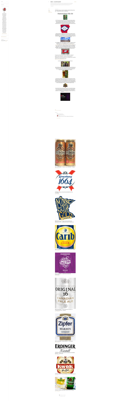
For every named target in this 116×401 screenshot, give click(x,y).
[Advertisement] (65, 132)
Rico (59, 115)
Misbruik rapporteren (3, 36)
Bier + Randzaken (56, 2)
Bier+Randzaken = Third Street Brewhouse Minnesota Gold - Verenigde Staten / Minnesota (64, 221)
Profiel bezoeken (4, 33)
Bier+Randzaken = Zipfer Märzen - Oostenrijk (64, 341)
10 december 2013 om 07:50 (60, 113)
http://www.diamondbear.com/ (67, 91)
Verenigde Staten (50, 12)
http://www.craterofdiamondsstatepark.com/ (60, 59)
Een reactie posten (58, 250)
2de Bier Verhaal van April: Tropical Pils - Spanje (64, 390)
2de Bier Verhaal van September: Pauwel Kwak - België (65, 373)
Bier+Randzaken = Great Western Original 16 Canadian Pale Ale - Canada (64, 310)
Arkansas (49, 11)
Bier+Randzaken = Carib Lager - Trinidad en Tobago (65, 249)
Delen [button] (55, 109)
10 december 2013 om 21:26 (62, 115)
